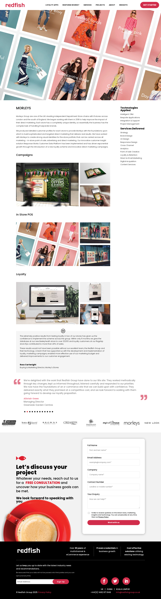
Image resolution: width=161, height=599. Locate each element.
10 (47, 411)
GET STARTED (149, 5)
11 (50, 411)
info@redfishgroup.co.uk (128, 592)
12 (52, 411)
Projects (100, 5)
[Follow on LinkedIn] (126, 581)
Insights (123, 5)
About (112, 5)
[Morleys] (47, 206)
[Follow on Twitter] (115, 581)
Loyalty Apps (52, 5)
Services (88, 5)
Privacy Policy (103, 517)
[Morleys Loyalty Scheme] (47, 324)
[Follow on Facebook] (104, 581)
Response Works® (71, 5)
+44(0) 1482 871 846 (101, 592)
